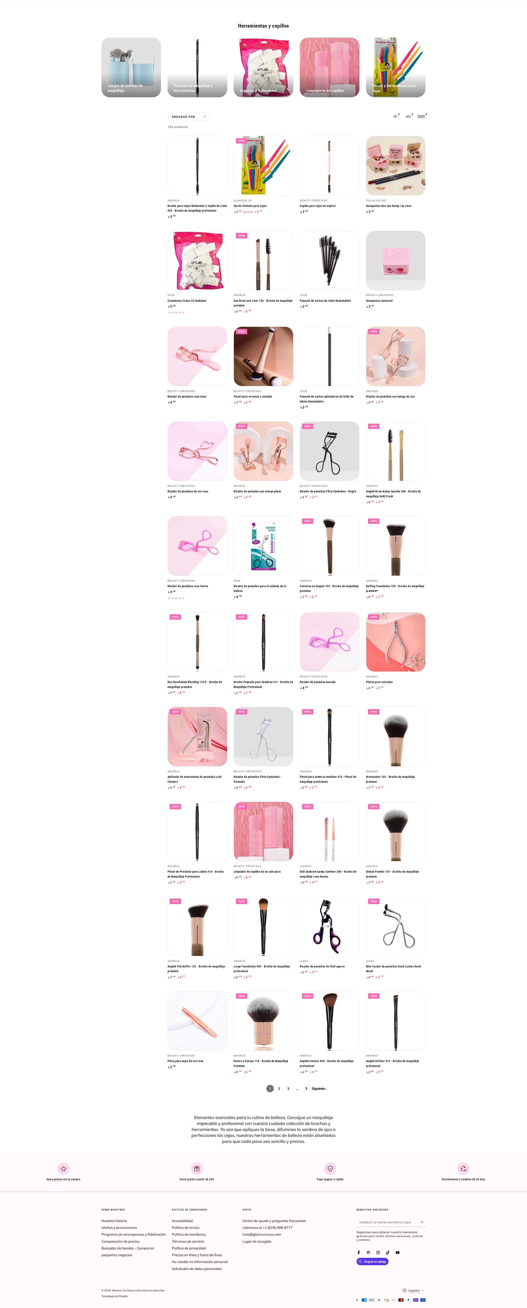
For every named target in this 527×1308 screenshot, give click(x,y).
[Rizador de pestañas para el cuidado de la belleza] (263, 546)
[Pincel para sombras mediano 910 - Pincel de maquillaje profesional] (329, 736)
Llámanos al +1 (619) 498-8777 (268, 1227)
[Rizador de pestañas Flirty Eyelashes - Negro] (329, 451)
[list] (263, 1173)
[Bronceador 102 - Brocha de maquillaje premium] (396, 736)
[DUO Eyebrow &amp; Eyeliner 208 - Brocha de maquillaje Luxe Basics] (329, 831)
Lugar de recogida (257, 1241)
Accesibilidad (182, 1221)
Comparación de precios (120, 1241)
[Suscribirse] (423, 1222)
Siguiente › (319, 1089)
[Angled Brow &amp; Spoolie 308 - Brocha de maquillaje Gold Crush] (396, 451)
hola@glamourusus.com (262, 1234)
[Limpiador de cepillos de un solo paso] (263, 831)
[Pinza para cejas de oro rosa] (197, 1021)
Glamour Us (119, 1290)
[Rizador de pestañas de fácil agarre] (329, 926)
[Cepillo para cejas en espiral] (329, 165)
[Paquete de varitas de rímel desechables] (329, 260)
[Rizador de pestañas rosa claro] (197, 356)
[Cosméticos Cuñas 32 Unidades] (197, 260)
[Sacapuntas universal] (396, 260)
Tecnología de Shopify (114, 1296)
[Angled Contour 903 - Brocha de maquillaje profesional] (329, 1021)
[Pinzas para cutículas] (396, 642)
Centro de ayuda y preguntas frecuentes (274, 1221)
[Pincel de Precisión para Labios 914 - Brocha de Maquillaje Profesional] (197, 831)
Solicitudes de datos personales (197, 1268)
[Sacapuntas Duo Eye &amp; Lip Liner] (396, 165)
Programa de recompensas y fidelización (133, 1234)
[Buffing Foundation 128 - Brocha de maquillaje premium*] (396, 546)
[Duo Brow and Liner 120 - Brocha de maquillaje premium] (263, 260)
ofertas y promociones (119, 1227)
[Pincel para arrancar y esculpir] (263, 356)
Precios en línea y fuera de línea (197, 1255)
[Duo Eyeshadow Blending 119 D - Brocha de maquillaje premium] (197, 642)
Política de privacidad (189, 1248)
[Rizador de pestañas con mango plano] (263, 451)
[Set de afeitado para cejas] (263, 165)
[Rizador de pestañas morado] (329, 642)
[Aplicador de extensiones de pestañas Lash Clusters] (197, 736)
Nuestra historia (114, 1221)
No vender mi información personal (200, 1261)
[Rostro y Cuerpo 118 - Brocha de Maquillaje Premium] (263, 1021)
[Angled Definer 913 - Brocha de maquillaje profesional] (396, 1021)
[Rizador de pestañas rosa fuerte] (197, 546)
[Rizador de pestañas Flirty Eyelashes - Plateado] (263, 736)
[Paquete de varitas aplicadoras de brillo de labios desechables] (329, 356)
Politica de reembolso (189, 1234)
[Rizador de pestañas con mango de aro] (396, 356)
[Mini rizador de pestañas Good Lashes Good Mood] (396, 926)
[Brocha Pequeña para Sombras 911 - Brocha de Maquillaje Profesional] (263, 642)
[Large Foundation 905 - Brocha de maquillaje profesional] (263, 926)
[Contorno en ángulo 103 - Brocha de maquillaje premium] (329, 546)
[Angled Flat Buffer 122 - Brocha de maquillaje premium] (197, 926)
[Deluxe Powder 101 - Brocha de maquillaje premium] (396, 831)
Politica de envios (185, 1227)
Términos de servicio (188, 1241)
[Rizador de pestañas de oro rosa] (197, 451)
